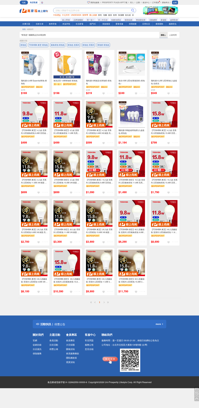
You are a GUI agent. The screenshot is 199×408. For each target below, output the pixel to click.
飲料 (115, 15)
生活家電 (79, 23)
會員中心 (146, 2)
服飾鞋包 (172, 23)
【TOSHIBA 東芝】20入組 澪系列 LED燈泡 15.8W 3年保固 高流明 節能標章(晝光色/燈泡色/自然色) (99, 231)
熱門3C (93, 23)
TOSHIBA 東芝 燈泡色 (38, 45)
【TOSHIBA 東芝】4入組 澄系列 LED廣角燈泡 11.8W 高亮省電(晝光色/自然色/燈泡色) (66, 132)
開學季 (85, 15)
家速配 (163, 19)
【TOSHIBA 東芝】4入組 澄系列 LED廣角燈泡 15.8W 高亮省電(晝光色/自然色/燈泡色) (164, 132)
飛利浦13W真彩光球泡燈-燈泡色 (98, 82)
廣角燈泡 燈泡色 (58, 45)
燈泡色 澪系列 (88, 45)
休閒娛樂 (132, 23)
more (158, 324)
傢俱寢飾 (159, 23)
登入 (132, 2)
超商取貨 (174, 19)
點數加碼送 (116, 19)
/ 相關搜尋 (29, 29)
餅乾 (100, 15)
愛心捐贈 (93, 15)
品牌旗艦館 (78, 19)
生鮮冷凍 (39, 23)
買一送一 (90, 19)
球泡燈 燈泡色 (103, 45)
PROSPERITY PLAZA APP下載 (114, 2)
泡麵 (105, 15)
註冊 (138, 2)
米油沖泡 (66, 23)
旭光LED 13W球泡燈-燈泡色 (65, 80)
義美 (110, 15)
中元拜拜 (66, 15)
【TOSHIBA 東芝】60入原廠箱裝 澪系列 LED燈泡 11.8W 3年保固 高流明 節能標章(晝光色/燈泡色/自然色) (99, 280)
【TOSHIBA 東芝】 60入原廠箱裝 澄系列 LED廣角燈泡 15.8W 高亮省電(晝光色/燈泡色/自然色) (67, 280)
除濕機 (121, 15)
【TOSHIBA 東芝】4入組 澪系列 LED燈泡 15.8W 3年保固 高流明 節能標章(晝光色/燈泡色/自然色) (66, 181)
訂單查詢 (155, 2)
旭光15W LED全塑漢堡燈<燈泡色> (131, 82)
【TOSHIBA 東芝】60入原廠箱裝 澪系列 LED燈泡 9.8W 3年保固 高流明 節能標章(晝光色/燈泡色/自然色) (34, 280)
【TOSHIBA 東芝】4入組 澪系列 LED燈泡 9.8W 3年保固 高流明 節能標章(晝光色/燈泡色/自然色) (99, 132)
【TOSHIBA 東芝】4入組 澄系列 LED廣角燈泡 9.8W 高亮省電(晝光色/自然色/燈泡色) (34, 132)
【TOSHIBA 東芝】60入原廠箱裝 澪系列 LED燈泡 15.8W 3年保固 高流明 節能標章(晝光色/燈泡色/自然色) (131, 280)
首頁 (24, 29)
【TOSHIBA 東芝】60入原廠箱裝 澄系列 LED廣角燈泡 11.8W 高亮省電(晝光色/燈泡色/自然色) (164, 231)
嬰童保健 (119, 23)
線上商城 (66, 19)
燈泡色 (23, 45)
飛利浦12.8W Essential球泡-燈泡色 (34, 82)
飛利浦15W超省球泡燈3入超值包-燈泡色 (131, 131)
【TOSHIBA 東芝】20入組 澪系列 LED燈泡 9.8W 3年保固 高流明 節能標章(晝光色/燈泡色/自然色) (34, 231)
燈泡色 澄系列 (73, 45)
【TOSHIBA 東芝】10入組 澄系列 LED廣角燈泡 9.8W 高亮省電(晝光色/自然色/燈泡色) (99, 181)
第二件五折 (103, 19)
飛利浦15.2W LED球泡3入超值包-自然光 (164, 82)
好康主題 (26, 23)
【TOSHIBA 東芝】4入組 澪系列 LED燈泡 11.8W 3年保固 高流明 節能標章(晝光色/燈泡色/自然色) (34, 181)
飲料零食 (53, 23)
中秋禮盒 (57, 15)
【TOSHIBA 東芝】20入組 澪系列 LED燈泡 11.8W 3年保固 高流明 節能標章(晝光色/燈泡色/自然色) (66, 231)
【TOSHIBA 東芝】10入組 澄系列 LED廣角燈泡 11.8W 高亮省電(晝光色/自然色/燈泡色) (131, 181)
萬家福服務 (94, 2)
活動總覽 (153, 19)
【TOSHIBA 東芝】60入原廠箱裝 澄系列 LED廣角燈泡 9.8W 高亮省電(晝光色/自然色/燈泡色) (132, 231)
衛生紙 (128, 15)
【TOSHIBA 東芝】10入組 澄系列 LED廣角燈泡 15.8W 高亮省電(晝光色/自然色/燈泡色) (164, 181)
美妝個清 (106, 23)
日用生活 (146, 23)
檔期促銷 (128, 19)
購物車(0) (165, 2)
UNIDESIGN (76, 15)
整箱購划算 (141, 19)
